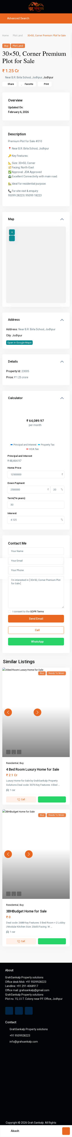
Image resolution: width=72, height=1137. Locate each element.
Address (14, 319)
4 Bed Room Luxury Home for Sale (32, 769)
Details (13, 361)
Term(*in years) (16, 498)
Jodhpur (48, 77)
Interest (12, 513)
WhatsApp (37, 641)
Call (37, 630)
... (59, 784)
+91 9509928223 (20, 1035)
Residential (12, 763)
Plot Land (18, 35)
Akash (15, 1131)
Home (5, 35)
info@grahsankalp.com (24, 1041)
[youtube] (19, 1011)
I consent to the (28, 611)
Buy (6, 45)
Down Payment (16, 483)
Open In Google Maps (19, 342)
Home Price (14, 467)
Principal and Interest (19, 455)
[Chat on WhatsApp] (52, 799)
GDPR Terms (37, 611)
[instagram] (29, 1011)
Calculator (15, 398)
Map (11, 219)
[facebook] (9, 1011)
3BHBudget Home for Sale (26, 911)
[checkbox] (9, 611)
